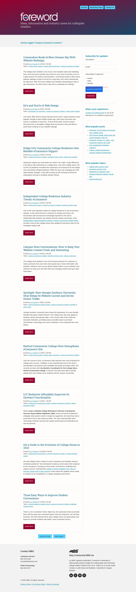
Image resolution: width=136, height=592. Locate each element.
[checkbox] (100, 81)
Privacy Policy (25, 584)
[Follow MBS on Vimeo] (80, 576)
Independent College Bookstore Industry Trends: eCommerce (47, 198)
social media (95, 179)
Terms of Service (53, 584)
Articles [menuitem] (84, 7)
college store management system (39, 403)
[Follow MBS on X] (75, 576)
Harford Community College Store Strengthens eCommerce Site (51, 347)
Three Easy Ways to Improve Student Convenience (45, 497)
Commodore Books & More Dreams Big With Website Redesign (49, 59)
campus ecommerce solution (70, 66)
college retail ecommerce (51, 66)
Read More (29, 91)
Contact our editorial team (95, 113)
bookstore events (97, 169)
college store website (73, 111)
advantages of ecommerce (37, 111)
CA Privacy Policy (38, 584)
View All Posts (45, 536)
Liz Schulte (34, 64)
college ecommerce (69, 256)
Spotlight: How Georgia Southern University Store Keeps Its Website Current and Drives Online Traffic (49, 295)
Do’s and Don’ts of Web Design (41, 105)
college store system (35, 205)
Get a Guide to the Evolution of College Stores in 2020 (51, 446)
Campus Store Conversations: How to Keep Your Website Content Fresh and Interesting (51, 248)
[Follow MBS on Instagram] (84, 576)
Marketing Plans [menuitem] (96, 7)
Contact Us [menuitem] (109, 7)
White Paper (50, 221)
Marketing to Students (99, 172)
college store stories (98, 167)
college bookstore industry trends (39, 304)
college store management (37, 454)
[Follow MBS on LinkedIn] (71, 576)
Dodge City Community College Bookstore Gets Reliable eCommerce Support (51, 149)
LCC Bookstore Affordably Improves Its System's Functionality (46, 396)
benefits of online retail (55, 157)
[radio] (100, 78)
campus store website (35, 66)
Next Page (59, 536)
